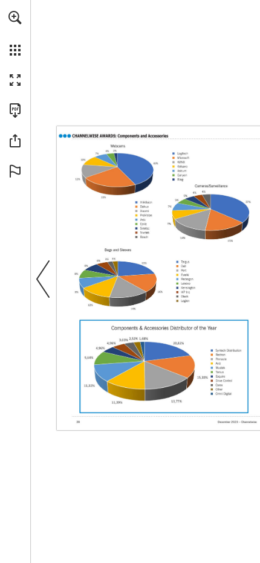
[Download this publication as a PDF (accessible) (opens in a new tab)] (15, 110)
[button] (15, 17)
